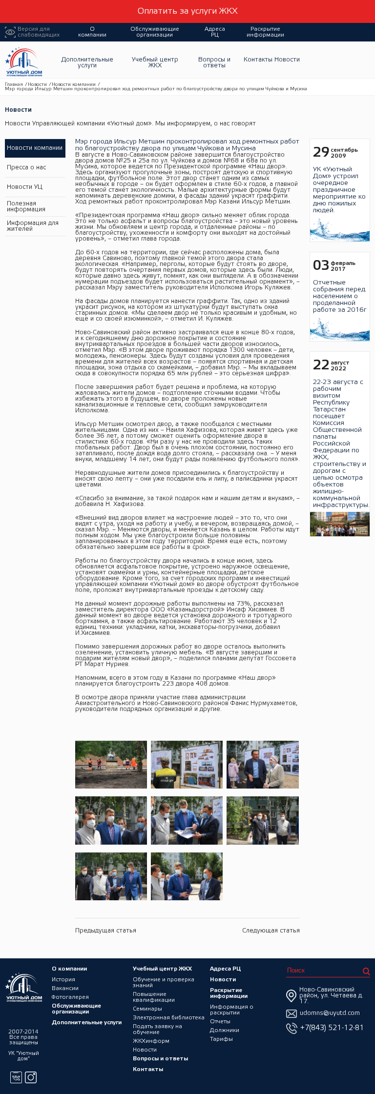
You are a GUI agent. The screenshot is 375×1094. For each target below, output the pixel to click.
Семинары (147, 1009)
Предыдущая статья (105, 930)
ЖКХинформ (151, 1041)
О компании (92, 32)
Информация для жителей (33, 226)
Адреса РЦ (215, 32)
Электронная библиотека (169, 1017)
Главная (14, 84)
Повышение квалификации (154, 997)
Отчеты (220, 1021)
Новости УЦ (24, 187)
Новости (287, 59)
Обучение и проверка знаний (163, 982)
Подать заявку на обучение (157, 1029)
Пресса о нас (26, 167)
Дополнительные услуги (87, 62)
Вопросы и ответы (214, 62)
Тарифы (221, 1039)
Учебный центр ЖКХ (155, 62)
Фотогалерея (70, 997)
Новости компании (74, 84)
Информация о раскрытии (231, 1009)
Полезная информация (26, 206)
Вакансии (65, 988)
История (63, 979)
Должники (224, 1030)
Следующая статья (271, 930)
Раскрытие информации (265, 32)
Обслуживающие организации (154, 32)
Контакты (258, 59)
